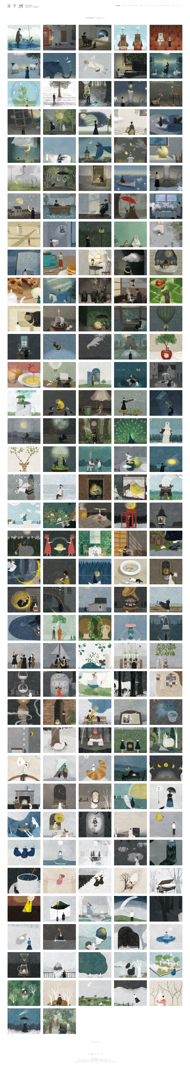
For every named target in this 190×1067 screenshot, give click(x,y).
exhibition (129, 5)
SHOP (155, 5)
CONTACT (141, 5)
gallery (118, 5)
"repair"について (148, 5)
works (123, 5)
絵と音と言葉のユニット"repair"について (95, 18)
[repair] (167, 5)
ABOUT (135, 5)
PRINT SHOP (161, 5)
